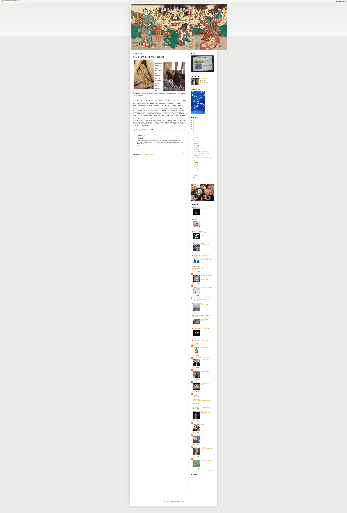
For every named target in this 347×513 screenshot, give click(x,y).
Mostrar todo (211, 470)
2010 (194, 133)
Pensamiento (203, 330)
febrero (196, 173)
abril (195, 168)
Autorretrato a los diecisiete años (202, 151)
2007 (194, 139)
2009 (194, 135)
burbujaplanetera (197, 382)
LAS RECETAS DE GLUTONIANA (201, 298)
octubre (196, 145)
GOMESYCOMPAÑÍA (198, 231)
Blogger (182, 501)
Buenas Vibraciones (198, 346)
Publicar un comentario (141, 149)
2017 (194, 124)
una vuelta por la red (198, 286)
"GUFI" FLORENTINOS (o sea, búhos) (203, 157)
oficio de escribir (197, 274)
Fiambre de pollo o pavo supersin (200, 299)
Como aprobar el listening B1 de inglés (201, 407)
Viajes (142, 130)
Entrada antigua (181, 152)
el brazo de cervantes (198, 459)
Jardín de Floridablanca (161, 9)
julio (195, 162)
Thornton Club (196, 435)
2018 (194, 122)
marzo (195, 171)
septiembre (197, 147)
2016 (194, 126)
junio (195, 164)
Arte (139, 130)
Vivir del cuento (197, 394)
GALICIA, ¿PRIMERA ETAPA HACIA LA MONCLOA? (205, 319)
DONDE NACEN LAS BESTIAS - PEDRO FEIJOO (205, 234)
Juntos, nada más (204, 220)
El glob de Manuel (197, 411)
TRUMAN (203, 424)
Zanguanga (196, 399)
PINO (202, 436)
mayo (195, 166)
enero (195, 175)
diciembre (196, 141)
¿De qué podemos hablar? (199, 370)
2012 (194, 130)
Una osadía (197, 149)
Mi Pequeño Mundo (198, 268)
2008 (194, 137)
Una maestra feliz (197, 423)
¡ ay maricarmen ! (197, 303)
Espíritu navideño (204, 347)
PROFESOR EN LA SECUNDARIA (201, 328)
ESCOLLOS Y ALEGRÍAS (206, 359)
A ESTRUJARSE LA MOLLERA (200, 342)
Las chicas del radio (205, 244)
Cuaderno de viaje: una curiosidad (202, 153)
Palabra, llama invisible (199, 447)
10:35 (138, 145)
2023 (194, 120)
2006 (194, 177)
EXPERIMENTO (204, 304)
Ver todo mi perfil (204, 82)
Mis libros (195, 219)
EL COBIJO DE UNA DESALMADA (202, 358)
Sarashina (204, 78)
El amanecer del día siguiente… (200, 270)
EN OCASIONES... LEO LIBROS (201, 340)
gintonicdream (196, 207)
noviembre (197, 143)
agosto (196, 160)
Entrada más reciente (139, 152)
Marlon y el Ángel (198, 155)
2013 (194, 128)
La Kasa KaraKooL (198, 405)
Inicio (160, 152)
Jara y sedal (195, 395)
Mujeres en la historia (198, 243)
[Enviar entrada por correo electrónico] (152, 129)
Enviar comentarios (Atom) (146, 154)
